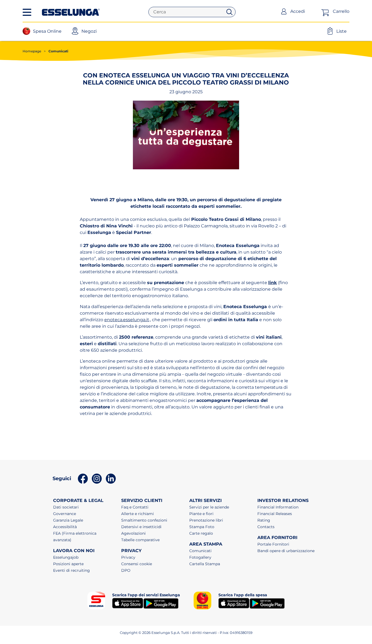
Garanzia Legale (68, 520)
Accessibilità (65, 526)
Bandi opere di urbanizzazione (286, 550)
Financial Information (277, 507)
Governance (64, 513)
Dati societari (66, 507)
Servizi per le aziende (209, 507)
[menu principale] (27, 12)
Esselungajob (65, 557)
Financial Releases (274, 513)
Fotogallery (200, 557)
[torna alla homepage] (71, 11)
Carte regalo (201, 533)
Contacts (266, 526)
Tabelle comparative (140, 539)
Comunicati (56, 51)
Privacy (128, 557)
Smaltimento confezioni (144, 520)
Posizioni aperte (68, 563)
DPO (125, 570)
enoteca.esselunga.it (126, 319)
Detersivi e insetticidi (141, 526)
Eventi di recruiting (71, 570)
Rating (263, 520)
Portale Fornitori (273, 544)
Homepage (32, 51)
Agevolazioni (133, 533)
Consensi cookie (136, 563)
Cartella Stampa (204, 563)
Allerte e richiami (137, 513)
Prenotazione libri (206, 520)
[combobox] (188, 12)
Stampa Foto (201, 526)
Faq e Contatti (134, 507)
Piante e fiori (201, 513)
